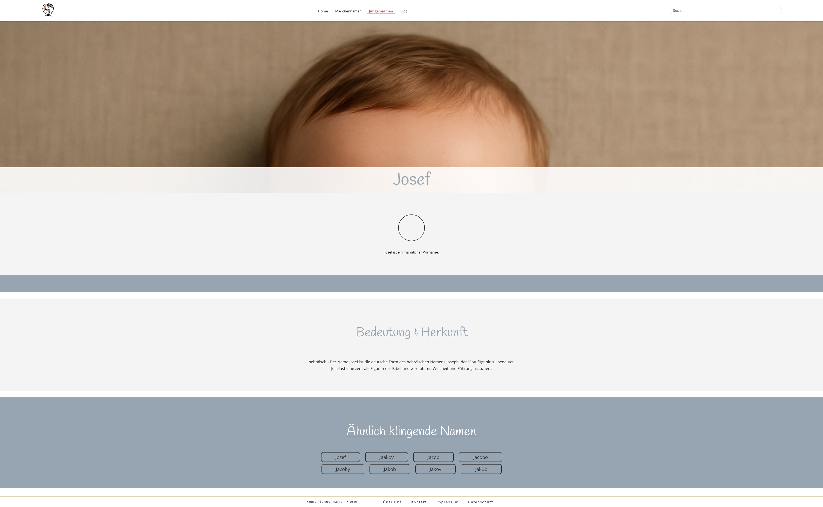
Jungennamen (381, 11)
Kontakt (419, 502)
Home (323, 11)
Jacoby (343, 469)
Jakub (481, 469)
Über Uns (392, 502)
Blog (403, 11)
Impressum (447, 502)
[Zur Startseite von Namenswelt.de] (48, 16)
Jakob (390, 469)
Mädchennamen (348, 11)
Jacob (433, 457)
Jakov (435, 469)
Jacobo (480, 457)
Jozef (340, 457)
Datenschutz (480, 502)
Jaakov (387, 457)
